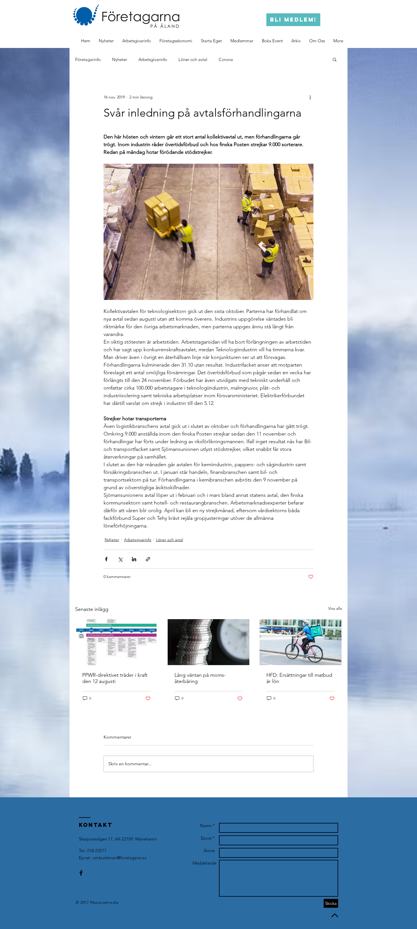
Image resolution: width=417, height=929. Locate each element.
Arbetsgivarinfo (152, 59)
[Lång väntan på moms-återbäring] (209, 642)
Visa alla (335, 608)
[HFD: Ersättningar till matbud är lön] (301, 642)
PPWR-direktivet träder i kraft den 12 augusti (115, 678)
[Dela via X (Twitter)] (120, 559)
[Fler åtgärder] (310, 97)
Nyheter (119, 59)
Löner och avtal (192, 59)
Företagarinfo (88, 59)
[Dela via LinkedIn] (134, 559)
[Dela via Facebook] (106, 559)
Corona (226, 59)
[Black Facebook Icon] (81, 873)
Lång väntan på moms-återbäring (200, 678)
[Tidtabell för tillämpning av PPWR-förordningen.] (116, 642)
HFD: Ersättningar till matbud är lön (299, 678)
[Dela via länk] (148, 559)
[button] (296, 41)
